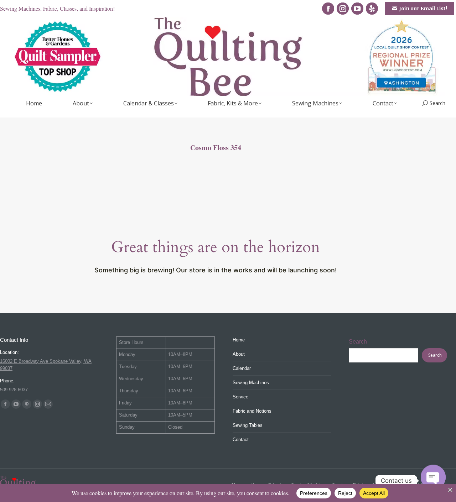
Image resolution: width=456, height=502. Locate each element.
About (239, 354)
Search (358, 342)
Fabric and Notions (252, 411)
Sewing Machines (251, 382)
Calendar (242, 368)
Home (239, 339)
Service (240, 396)
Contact (241, 439)
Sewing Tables (248, 425)
